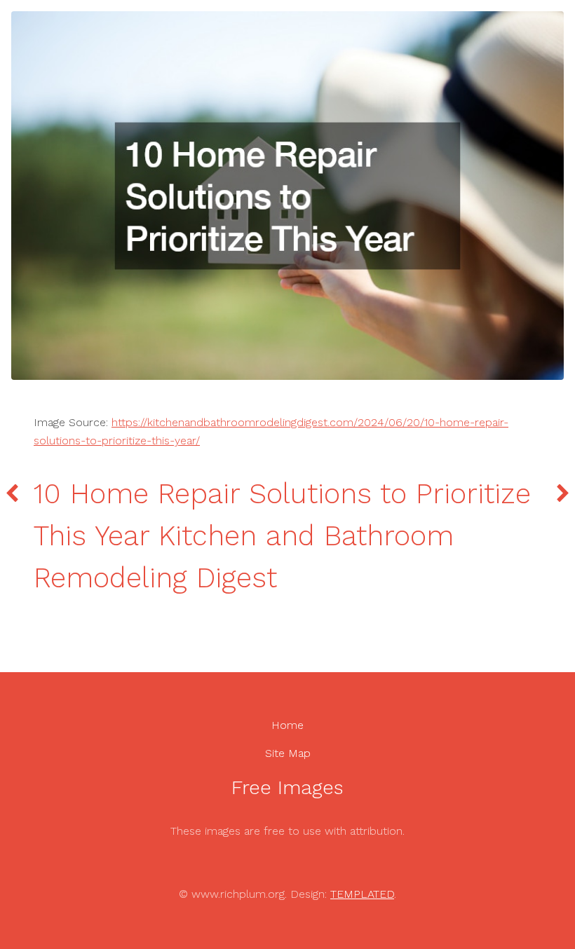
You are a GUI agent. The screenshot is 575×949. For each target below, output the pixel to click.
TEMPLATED (362, 894)
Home (287, 725)
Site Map (288, 753)
